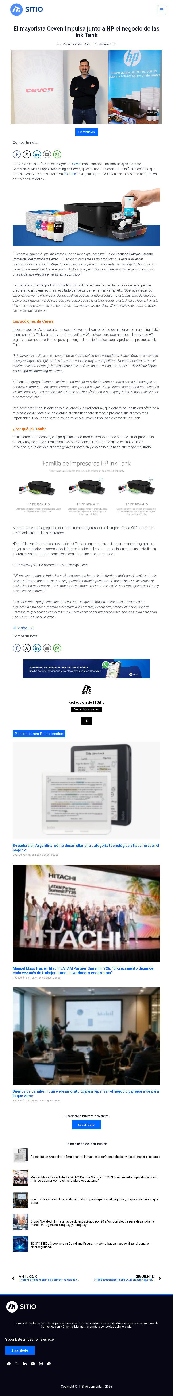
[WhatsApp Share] (57, 154)
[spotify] (49, 1363)
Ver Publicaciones (86, 709)
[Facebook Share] (17, 154)
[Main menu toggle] (161, 9)
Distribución (86, 132)
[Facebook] (9, 1363)
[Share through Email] (47, 154)
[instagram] (41, 1363)
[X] (17, 1363)
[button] (86, 1125)
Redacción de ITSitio (86, 702)
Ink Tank (70, 174)
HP (87, 721)
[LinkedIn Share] (37, 154)
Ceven (76, 164)
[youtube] (33, 1363)
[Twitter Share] (27, 154)
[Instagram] (25, 1363)
